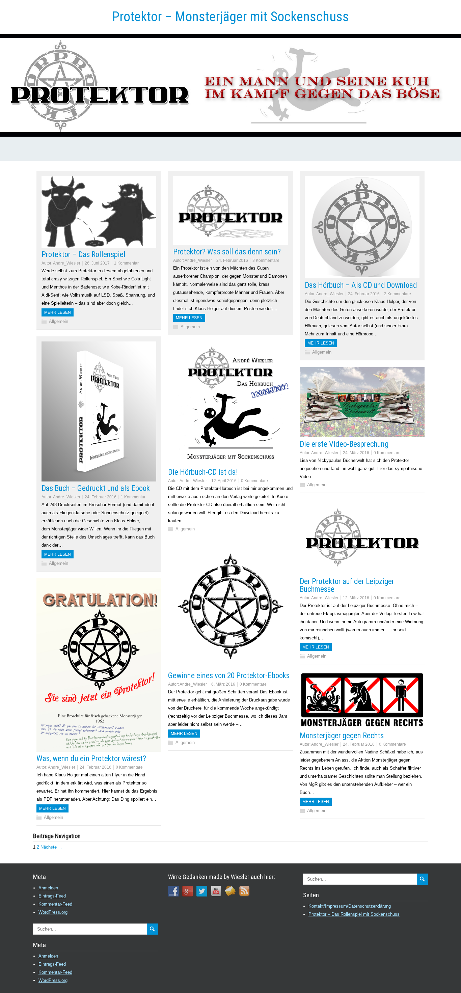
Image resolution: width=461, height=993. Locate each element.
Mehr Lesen (57, 312)
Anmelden (48, 887)
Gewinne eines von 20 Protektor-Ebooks (229, 675)
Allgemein (58, 321)
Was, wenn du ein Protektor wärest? (91, 758)
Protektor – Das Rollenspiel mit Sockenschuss (354, 914)
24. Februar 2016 (232, 260)
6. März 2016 (223, 684)
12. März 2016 (356, 598)
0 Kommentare (254, 480)
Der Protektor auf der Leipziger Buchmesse (347, 585)
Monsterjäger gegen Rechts (342, 735)
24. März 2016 (356, 452)
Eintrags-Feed (52, 896)
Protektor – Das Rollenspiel (84, 254)
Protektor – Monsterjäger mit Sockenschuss (230, 17)
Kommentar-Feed (55, 904)
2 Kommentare (397, 294)
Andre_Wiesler (66, 263)
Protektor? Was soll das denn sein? (227, 251)
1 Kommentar (126, 263)
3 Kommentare (265, 260)
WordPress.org (52, 912)
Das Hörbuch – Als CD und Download (361, 285)
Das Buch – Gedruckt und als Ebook (96, 488)
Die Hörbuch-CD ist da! (203, 472)
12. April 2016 (224, 480)
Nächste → (51, 847)
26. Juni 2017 (97, 263)
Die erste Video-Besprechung (344, 444)
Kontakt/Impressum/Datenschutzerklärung (349, 906)
